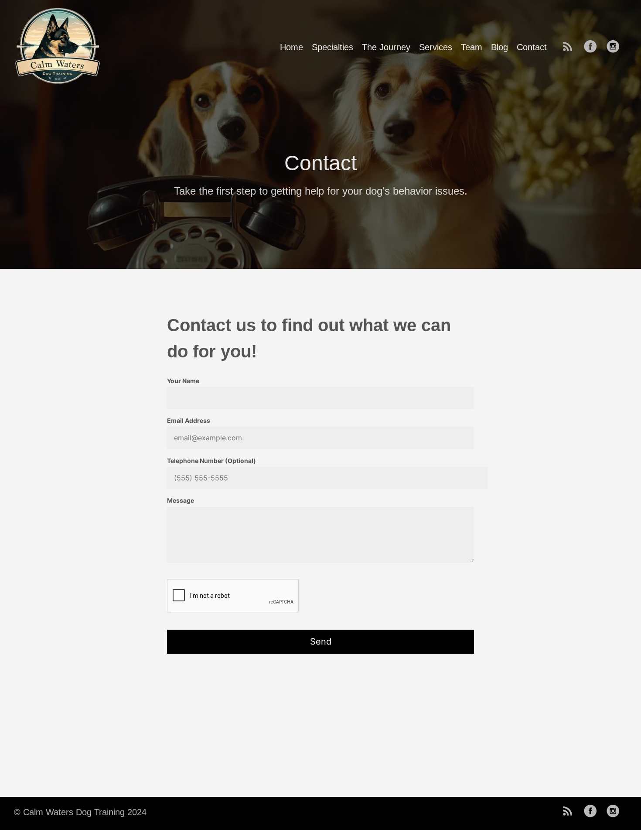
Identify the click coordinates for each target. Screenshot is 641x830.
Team (471, 47)
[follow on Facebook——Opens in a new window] (593, 47)
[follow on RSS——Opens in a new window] (570, 47)
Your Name (183, 380)
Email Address (188, 420)
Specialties (332, 47)
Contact (532, 47)
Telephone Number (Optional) (211, 460)
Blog (499, 47)
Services (435, 47)
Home (291, 47)
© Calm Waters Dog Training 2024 (80, 812)
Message (180, 500)
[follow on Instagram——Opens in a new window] (615, 47)
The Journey (386, 47)
